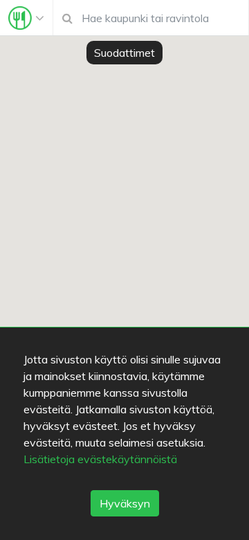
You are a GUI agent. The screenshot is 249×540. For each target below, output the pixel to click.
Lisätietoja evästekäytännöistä (100, 459)
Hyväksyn (125, 503)
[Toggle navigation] (26, 18)
